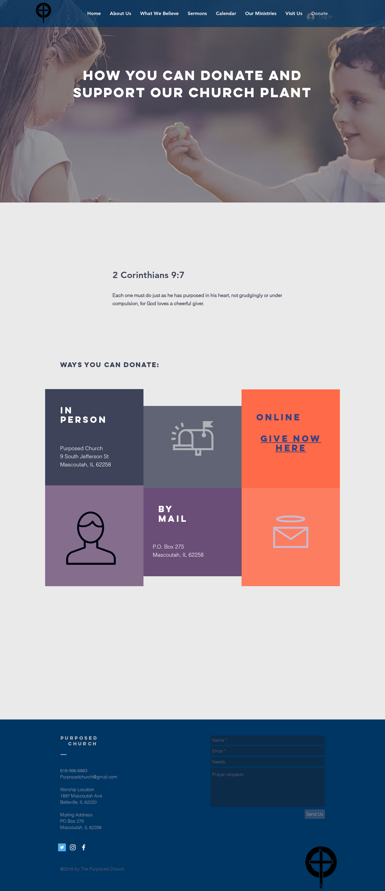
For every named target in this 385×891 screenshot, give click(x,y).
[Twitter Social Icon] (62, 847)
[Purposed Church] (84, 847)
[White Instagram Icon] (73, 847)
